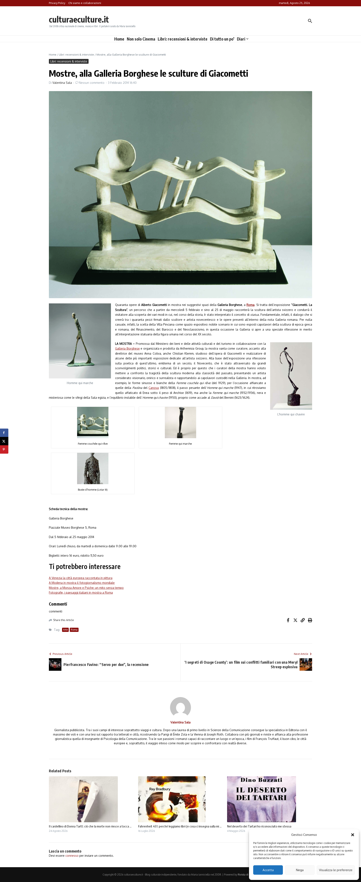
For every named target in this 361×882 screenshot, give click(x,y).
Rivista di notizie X (248, 874)
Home (119, 38)
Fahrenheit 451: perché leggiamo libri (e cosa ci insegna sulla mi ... (179, 826)
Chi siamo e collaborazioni (84, 3)
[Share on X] (4, 441)
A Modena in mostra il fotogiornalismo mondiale (82, 582)
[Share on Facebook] (4, 433)
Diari (241, 38)
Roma (74, 629)
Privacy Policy (57, 3)
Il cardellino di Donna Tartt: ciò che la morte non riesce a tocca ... (90, 826)
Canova (154, 387)
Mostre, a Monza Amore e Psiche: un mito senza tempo (86, 587)
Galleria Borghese (127, 348)
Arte (65, 629)
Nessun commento (91, 82)
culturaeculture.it (79, 19)
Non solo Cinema (141, 38)
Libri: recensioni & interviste (182, 38)
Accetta (268, 870)
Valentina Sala (62, 82)
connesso (72, 855)
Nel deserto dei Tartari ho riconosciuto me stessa (259, 826)
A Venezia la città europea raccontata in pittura (80, 578)
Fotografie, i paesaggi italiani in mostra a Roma (81, 592)
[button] (353, 835)
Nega (300, 870)
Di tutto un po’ (222, 38)
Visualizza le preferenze (335, 870)
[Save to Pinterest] (4, 449)
